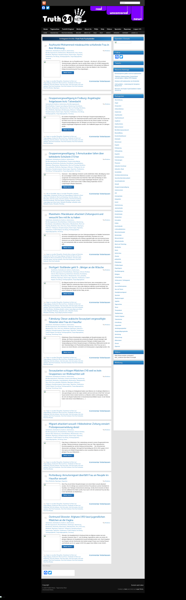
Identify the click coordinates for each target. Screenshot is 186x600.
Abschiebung (118, 100)
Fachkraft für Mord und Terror (59, 82)
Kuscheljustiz (79, 106)
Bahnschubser (119, 127)
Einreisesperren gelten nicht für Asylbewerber (128, 73)
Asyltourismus (70, 50)
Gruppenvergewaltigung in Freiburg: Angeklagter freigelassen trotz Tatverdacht (75, 99)
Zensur (60, 334)
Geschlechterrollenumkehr (122, 178)
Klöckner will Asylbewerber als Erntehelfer (127, 81)
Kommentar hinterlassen (99, 81)
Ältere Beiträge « (46, 566)
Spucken (117, 295)
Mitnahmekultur (71, 52)
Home (45, 32)
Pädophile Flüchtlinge (66, 202)
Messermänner (55, 108)
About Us (87, 32)
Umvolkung (56, 56)
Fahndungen (76, 271)
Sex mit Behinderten (121, 286)
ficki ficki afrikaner (54, 84)
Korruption (118, 220)
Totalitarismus (49, 56)
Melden (78, 32)
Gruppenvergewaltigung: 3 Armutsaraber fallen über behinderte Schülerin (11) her (76, 155)
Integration (118, 199)
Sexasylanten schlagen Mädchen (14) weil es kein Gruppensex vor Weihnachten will (75, 372)
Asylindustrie (49, 50)
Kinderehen (63, 163)
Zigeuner (117, 346)
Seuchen (117, 283)
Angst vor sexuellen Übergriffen (54, 81)
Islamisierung (71, 106)
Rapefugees (55, 54)
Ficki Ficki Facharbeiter (54, 86)
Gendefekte (118, 172)
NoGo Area (63, 225)
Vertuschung (55, 334)
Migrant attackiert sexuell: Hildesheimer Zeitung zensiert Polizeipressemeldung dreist (79, 425)
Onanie (80, 52)
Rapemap (125, 32)
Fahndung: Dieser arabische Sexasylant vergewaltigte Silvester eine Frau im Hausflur (77, 320)
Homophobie (118, 196)
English (117, 145)
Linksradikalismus (78, 163)
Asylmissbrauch (57, 50)
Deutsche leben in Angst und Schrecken (73, 254)
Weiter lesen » (68, 72)
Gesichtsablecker (120, 181)
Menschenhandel (120, 232)
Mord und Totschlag (74, 108)
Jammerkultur (119, 208)
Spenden (116, 32)
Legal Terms (139, 589)
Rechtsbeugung (65, 109)
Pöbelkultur (48, 54)
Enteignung (118, 148)
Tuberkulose (118, 319)
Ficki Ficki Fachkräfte (77, 86)
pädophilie (51, 167)
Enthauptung (118, 151)
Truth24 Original (67, 32)
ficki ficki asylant (73, 84)
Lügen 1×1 (134, 32)
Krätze (117, 223)
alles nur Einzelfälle (51, 193)
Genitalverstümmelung (121, 175)
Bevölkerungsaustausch (51, 52)
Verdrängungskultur (65, 56)
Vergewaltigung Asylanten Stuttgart (63, 312)
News (76, 52)
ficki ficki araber (64, 84)
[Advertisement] (128, 397)
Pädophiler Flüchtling (58, 204)
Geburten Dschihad (85, 271)
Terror (116, 307)
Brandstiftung (118, 133)
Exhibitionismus (62, 52)
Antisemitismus (119, 109)
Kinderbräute (56, 163)
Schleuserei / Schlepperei (76, 109)
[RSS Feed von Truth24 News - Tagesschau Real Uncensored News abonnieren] (44, 3)
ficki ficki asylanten (64, 198)
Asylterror (63, 50)
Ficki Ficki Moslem (48, 88)
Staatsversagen (72, 54)
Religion (117, 274)
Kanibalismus (119, 211)
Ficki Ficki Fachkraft (66, 86)
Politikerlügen (119, 265)
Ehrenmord (118, 142)
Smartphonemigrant (63, 54)
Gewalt (117, 184)
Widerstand (118, 340)
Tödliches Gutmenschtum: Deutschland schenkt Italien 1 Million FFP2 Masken (126, 77)
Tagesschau (54, 32)
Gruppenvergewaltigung (61, 106)
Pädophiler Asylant (48, 204)
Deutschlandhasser (50, 106)
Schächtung (118, 277)
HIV (116, 193)
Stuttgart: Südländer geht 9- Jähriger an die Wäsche (76, 267)
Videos (108, 32)
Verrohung (48, 58)
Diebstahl (117, 139)
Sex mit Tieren (119, 289)
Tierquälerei (118, 310)
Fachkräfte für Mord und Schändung (59, 197)
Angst (116, 103)
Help (101, 32)
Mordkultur (82, 108)
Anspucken (118, 106)
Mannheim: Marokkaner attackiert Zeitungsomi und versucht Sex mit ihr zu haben (76, 215)
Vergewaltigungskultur (76, 56)
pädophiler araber (76, 202)
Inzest (116, 202)
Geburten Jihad (55, 273)
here (125, 589)
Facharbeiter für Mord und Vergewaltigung (62, 195)
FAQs (95, 32)
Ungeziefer (118, 325)
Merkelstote (48, 108)
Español (117, 154)
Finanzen (117, 163)
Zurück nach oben (137, 585)
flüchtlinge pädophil (70, 200)
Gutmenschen (119, 190)
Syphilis (117, 301)
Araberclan (118, 112)
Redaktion (107, 50)
